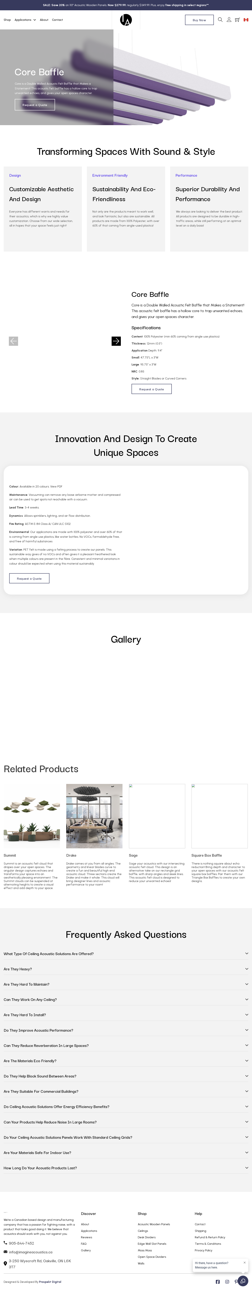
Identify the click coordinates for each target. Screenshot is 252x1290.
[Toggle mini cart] (237, 19)
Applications (23, 20)
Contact (57, 20)
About (44, 20)
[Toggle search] (220, 20)
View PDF (56, 486)
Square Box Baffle (206, 855)
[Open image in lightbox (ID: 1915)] (183, 687)
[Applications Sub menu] (34, 19)
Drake (71, 855)
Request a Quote (35, 104)
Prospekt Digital (50, 1282)
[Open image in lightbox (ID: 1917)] (65, 341)
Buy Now (199, 19)
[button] (13, 341)
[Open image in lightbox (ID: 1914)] (119, 687)
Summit (10, 855)
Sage (133, 855)
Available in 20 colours (34, 486)
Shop (7, 20)
